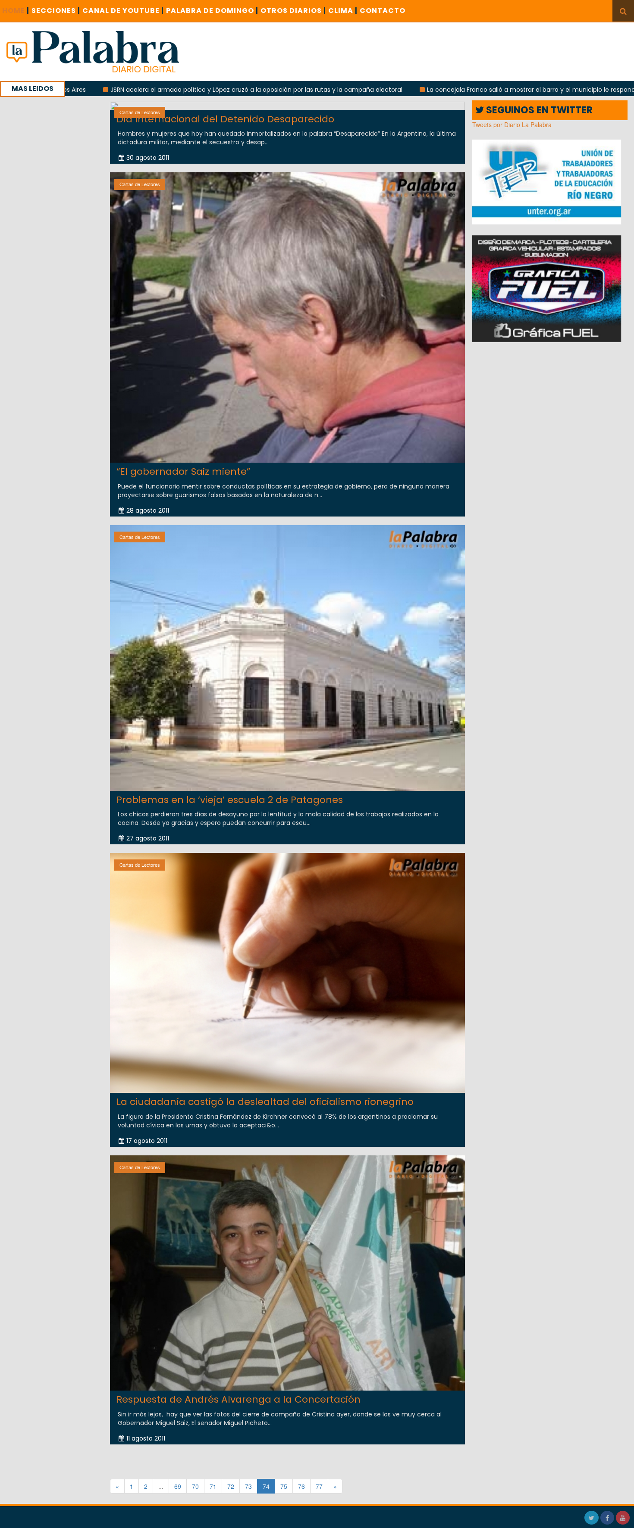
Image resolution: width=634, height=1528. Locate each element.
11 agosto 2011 (145, 1438)
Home (15, 11)
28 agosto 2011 (147, 510)
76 (301, 1486)
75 (283, 1486)
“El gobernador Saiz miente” (183, 471)
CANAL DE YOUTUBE (123, 11)
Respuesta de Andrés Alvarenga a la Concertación (238, 1399)
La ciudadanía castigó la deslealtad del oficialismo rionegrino (265, 1101)
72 (230, 1486)
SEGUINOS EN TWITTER (538, 110)
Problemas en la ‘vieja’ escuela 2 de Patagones (229, 799)
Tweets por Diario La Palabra (512, 124)
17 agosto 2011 (146, 1140)
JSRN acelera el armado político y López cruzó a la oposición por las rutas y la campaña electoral (168, 89)
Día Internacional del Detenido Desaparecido (225, 119)
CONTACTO (382, 11)
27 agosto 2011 (147, 838)
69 (177, 1486)
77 (319, 1486)
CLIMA (343, 11)
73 (248, 1486)
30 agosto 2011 (147, 157)
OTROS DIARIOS (293, 11)
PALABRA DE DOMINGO (212, 11)
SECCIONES (55, 11)
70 (195, 1486)
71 (213, 1486)
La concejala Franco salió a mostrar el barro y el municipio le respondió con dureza (463, 89)
